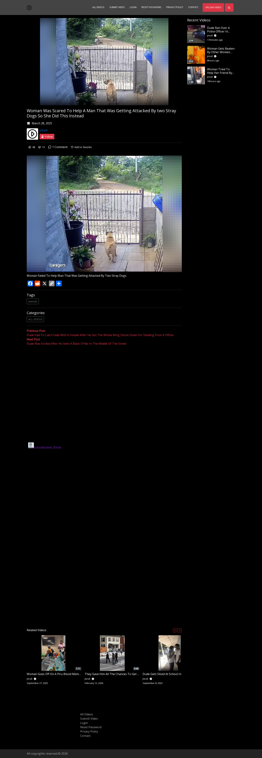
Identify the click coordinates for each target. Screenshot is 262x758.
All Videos (98, 7)
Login (133, 7)
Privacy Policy (174, 7)
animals (32, 301)
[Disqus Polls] (104, 392)
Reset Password (151, 7)
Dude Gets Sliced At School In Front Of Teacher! (174, 674)
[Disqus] (104, 485)
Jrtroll (43, 130)
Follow (48, 136)
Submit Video (117, 7)
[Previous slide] (175, 630)
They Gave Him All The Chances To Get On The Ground (121, 674)
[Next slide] (180, 630)
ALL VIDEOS (35, 319)
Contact (193, 7)
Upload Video (213, 7)
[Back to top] (11, 737)
